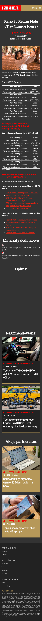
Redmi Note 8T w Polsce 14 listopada (20, 233)
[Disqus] (21, 299)
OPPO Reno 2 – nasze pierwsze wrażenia (22, 193)
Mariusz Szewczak (24, 39)
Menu (35, 8)
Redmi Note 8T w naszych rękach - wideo (21, 220)
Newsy (14, 33)
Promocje (25, 33)
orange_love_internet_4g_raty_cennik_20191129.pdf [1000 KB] (22, 256)
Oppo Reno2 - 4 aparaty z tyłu (17, 208)
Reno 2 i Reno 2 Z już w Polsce (17, 195)
